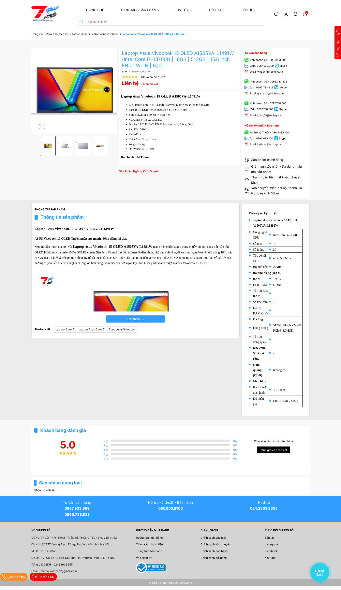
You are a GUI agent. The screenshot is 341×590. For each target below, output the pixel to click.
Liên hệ (247, 10)
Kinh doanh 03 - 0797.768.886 (267, 103)
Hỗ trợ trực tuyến (338, 42)
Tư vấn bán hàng (256, 52)
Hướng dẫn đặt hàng (149, 537)
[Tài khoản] (286, 14)
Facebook (271, 551)
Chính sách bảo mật (213, 537)
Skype (283, 65)
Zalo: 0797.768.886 (261, 109)
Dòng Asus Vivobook (122, 329)
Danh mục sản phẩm (138, 10)
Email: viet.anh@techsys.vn (266, 71)
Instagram (271, 544)
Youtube (270, 557)
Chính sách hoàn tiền (149, 544)
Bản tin (269, 537)
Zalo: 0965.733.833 (261, 87)
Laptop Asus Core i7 (92, 329)
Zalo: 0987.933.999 (261, 65)
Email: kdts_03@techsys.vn (266, 115)
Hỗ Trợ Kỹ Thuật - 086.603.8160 (269, 132)
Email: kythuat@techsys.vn (265, 144)
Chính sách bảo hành (214, 551)
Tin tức (182, 10)
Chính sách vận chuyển (215, 544)
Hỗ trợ (215, 10)
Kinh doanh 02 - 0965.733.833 (268, 81)
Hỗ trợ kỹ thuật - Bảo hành (262, 125)
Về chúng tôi (144, 557)
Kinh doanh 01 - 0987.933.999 (267, 59)
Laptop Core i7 (65, 329)
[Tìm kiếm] (276, 14)
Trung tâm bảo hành (149, 551)
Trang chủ (94, 10)
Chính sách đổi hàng (213, 557)
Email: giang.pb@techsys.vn (266, 93)
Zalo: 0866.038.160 (261, 138)
